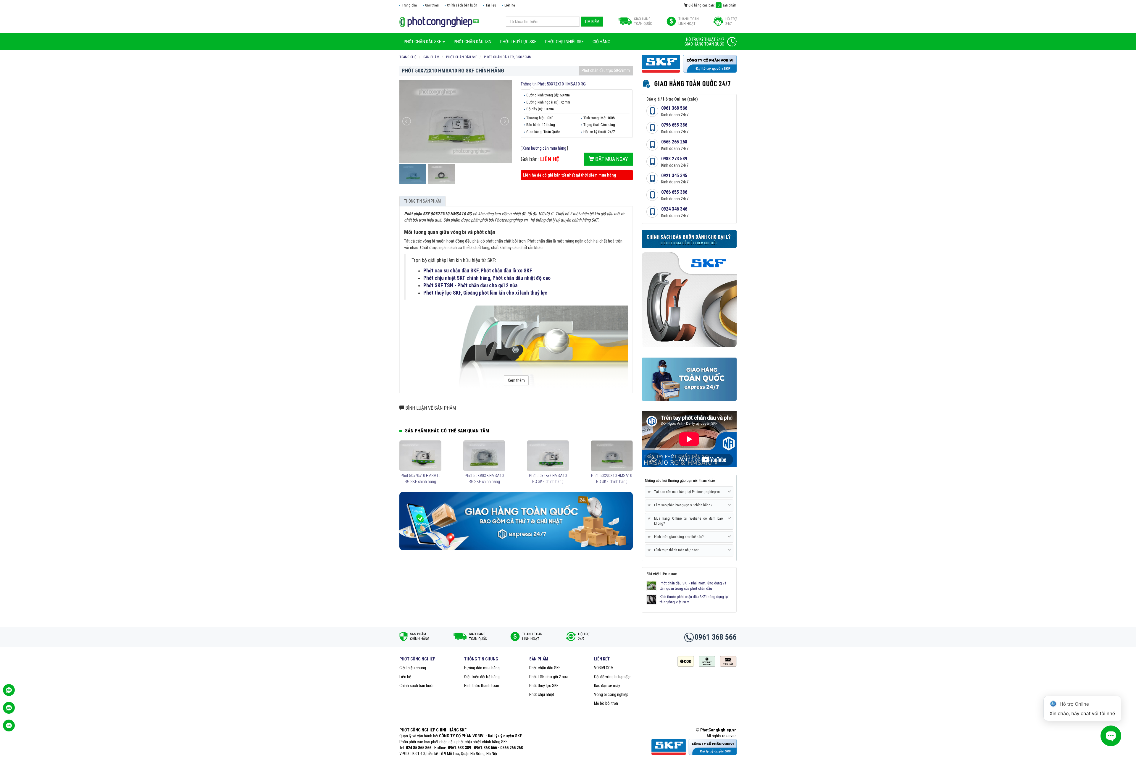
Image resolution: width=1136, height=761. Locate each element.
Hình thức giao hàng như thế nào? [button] (676, 536)
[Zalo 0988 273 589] (9, 728)
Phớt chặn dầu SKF (544, 667)
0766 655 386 (674, 192)
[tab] (689, 492)
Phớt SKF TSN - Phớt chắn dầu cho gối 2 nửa (470, 285)
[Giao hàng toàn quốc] (516, 520)
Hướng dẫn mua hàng (482, 667)
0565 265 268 (674, 142)
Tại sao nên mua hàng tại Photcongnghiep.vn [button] (685, 491)
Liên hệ (509, 5)
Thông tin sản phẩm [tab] (422, 201)
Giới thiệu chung (412, 667)
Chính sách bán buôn (462, 5)
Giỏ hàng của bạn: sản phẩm (712, 5)
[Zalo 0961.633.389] (9, 693)
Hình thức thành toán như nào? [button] (674, 550)
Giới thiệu (432, 5)
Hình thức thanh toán (481, 685)
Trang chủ (409, 5)
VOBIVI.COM (604, 667)
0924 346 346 (674, 209)
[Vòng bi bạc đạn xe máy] (439, 21)
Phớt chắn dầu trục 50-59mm (606, 70)
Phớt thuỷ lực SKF (543, 685)
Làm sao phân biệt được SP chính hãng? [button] (681, 505)
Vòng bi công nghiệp (611, 694)
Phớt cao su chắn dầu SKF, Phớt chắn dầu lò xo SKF (477, 271)
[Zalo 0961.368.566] (9, 711)
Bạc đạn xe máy (607, 685)
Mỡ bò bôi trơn (606, 703)
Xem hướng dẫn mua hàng (544, 148)
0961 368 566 (674, 108)
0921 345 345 (674, 175)
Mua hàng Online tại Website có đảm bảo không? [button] (686, 521)
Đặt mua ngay (611, 159)
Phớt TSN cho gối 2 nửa (548, 676)
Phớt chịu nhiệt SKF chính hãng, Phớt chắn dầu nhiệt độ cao (487, 278)
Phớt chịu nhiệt (541, 694)
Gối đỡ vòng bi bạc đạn (613, 676)
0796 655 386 (674, 125)
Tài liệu (490, 5)
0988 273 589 (674, 158)
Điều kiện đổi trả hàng (482, 676)
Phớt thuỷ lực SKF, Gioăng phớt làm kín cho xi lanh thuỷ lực (485, 293)
